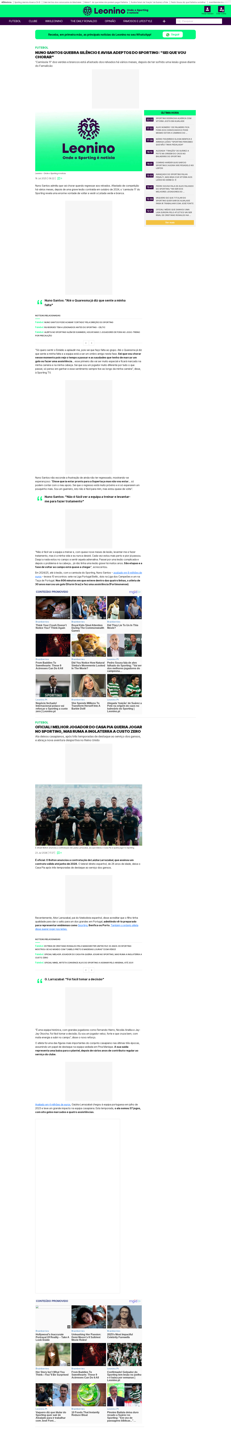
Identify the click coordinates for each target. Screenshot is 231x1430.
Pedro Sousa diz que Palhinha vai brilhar (188, 2)
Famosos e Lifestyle (137, 21)
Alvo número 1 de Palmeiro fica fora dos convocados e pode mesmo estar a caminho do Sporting (173, 130)
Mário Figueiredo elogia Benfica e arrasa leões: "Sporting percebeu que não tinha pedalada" (174, 142)
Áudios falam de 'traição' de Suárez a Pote (149, 2)
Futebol (15, 21)
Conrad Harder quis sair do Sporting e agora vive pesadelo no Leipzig (175, 165)
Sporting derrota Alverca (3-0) (27, 2)
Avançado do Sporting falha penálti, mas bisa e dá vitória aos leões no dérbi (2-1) (174, 177)
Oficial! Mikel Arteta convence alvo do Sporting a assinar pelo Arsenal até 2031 (88, 962)
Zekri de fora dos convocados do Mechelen (62, 2)
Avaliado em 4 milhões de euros (52, 1104)
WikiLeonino (54, 21)
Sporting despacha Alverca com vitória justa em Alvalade (174, 119)
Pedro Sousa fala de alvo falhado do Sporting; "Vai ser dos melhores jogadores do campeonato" (175, 189)
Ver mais (170, 222)
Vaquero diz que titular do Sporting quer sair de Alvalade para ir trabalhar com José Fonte (174, 201)
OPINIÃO (110, 21)
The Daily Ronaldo (83, 21)
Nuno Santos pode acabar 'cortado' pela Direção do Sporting (78, 322)
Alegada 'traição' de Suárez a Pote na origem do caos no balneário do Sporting (172, 154)
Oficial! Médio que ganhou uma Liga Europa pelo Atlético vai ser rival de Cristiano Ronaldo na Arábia (174, 212)
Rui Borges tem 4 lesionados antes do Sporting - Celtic (74, 327)
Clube (33, 21)
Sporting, (83, 925)
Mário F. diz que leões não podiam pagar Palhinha (106, 2)
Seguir (175, 34)
